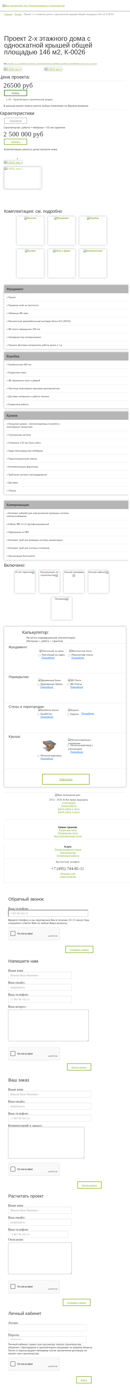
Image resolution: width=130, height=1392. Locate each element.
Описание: (16, 1239)
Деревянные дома (68, 833)
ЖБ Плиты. (76, 684)
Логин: (13, 1323)
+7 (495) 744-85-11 (67, 868)
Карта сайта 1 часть (69, 808)
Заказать (15, 141)
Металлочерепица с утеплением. (80, 747)
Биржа (18, 14)
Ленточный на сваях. (53, 654)
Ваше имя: (16, 970)
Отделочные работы (68, 855)
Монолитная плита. (82, 654)
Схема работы (69, 805)
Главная (8, 14)
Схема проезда (68, 876)
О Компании (69, 802)
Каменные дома (68, 830)
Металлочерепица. (51, 755)
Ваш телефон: (18, 908)
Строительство (68, 852)
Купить (15, 93)
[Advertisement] (65, 26)
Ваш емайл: (17, 982)
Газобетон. (46, 713)
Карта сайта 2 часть (69, 811)
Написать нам (67, 873)
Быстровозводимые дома (68, 836)
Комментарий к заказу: (25, 1125)
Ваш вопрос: (17, 1006)
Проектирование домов (68, 849)
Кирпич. (74, 714)
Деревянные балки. (51, 684)
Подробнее (16, 120)
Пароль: (14, 1335)
